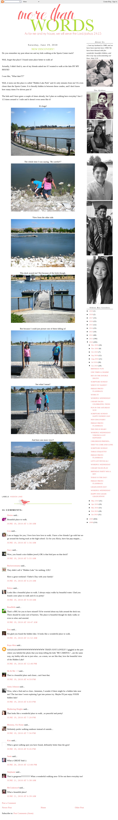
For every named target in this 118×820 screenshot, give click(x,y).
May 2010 (95, 501)
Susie (9, 756)
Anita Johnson (13, 687)
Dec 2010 (95, 345)
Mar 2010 (95, 508)
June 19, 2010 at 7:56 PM (21, 733)
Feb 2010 (95, 511)
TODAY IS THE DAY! (99, 477)
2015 (91, 325)
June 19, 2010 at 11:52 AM (22, 638)
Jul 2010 (94, 362)
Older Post (79, 807)
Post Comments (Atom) (23, 813)
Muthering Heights (15, 709)
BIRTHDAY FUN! (97, 369)
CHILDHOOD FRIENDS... (100, 441)
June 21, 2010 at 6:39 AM (21, 796)
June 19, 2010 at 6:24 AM (21, 581)
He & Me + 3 (12, 671)
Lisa (9, 531)
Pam (9, 629)
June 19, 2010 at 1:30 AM (21, 524)
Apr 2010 (95, 504)
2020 (91, 311)
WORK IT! (95, 395)
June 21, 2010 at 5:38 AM (21, 780)
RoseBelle (11, 607)
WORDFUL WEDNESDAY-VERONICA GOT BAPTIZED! (101, 435)
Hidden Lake (16, 497)
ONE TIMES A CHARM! (100, 372)
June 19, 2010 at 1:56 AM (21, 543)
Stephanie (11, 772)
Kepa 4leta (11, 645)
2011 (91, 339)
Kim (9, 740)
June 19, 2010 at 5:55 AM (21, 558)
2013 (91, 332)
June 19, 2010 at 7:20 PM (21, 717)
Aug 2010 (95, 359)
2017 (91, 318)
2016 (91, 321)
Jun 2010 (94, 366)
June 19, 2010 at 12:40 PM (22, 664)
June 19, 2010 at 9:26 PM (21, 749)
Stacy (9, 550)
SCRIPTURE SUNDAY (99, 382)
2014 (91, 328)
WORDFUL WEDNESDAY (101, 398)
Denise (10, 515)
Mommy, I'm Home (15, 725)
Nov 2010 (95, 348)
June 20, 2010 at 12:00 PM (22, 765)
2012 (91, 335)
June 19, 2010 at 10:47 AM (22, 622)
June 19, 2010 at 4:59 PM (21, 679)
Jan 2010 (94, 514)
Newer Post (7, 807)
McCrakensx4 (13, 788)
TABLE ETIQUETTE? (99, 452)
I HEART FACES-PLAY (99, 468)
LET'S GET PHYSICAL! (99, 461)
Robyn (10, 588)
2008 (91, 522)
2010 (91, 342)
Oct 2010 (94, 352)
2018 (91, 314)
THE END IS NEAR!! (98, 429)
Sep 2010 (95, 355)
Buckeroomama (13, 566)
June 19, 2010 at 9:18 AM (21, 600)
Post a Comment (9, 803)
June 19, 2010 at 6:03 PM (21, 702)
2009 (91, 519)
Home (43, 807)
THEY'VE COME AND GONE (102, 445)
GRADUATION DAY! (99, 487)
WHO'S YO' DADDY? (99, 385)
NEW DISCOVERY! (98, 420)
